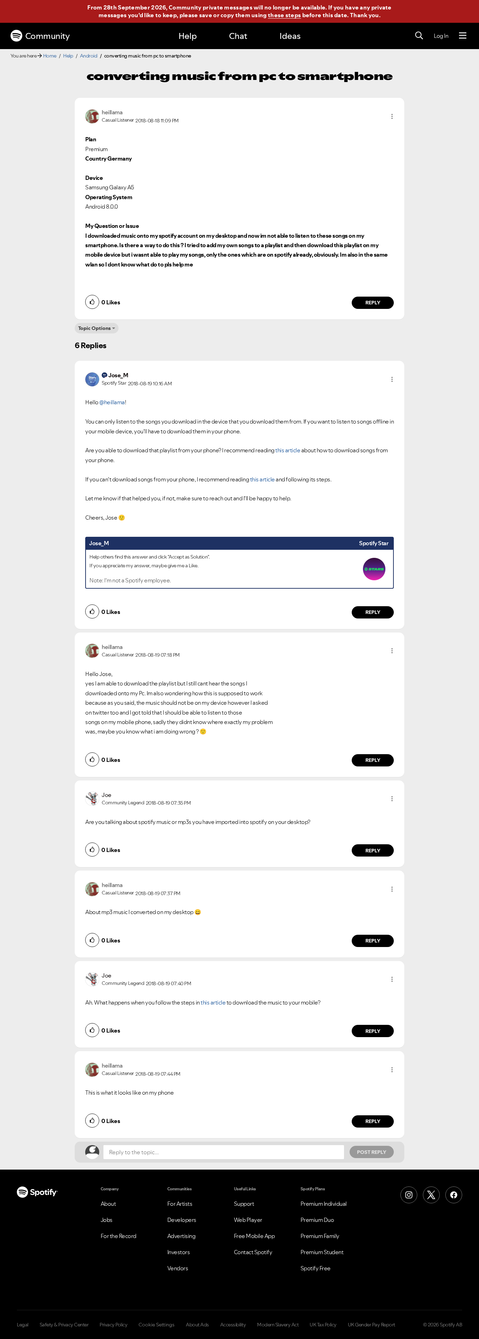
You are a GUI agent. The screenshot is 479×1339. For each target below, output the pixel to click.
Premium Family (320, 1236)
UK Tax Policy (323, 1324)
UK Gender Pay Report (371, 1324)
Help (187, 36)
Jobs (107, 1220)
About (108, 1204)
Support (244, 1204)
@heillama (112, 402)
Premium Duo (317, 1220)
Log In (441, 36)
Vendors (177, 1268)
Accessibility (233, 1324)
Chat (238, 36)
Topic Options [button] (94, 328)
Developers (181, 1220)
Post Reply (371, 1152)
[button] (392, 116)
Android (88, 55)
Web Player (248, 1220)
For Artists (180, 1204)
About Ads (197, 1324)
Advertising (181, 1236)
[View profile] (92, 116)
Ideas (290, 36)
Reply (372, 302)
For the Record (118, 1236)
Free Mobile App (254, 1236)
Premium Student (322, 1252)
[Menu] (462, 36)
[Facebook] (453, 1194)
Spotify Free (316, 1268)
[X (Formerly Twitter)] (431, 1194)
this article (287, 450)
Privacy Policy (113, 1324)
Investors (178, 1252)
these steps (284, 15)
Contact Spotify (253, 1252)
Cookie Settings (157, 1324)
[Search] (419, 35)
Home (49, 55)
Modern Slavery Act (277, 1324)
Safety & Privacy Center (64, 1324)
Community (47, 36)
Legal (22, 1324)
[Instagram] (408, 1194)
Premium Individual (324, 1204)
